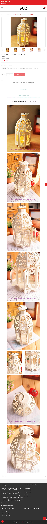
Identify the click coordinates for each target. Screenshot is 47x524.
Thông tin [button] (3, 476)
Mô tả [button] (2, 80)
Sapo (32, 522)
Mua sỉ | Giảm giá (6, 515)
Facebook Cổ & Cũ (19, 101)
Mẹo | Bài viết (28, 492)
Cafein (23, 522)
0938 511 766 (7, 1)
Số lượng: (3, 74)
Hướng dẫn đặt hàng (6, 511)
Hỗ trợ (26, 494)
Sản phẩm (27, 488)
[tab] (23, 80)
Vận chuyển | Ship (6, 513)
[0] (44, 8)
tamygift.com (28, 496)
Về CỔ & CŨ (28, 490)
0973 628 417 (6, 3)
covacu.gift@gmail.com (8, 505)
